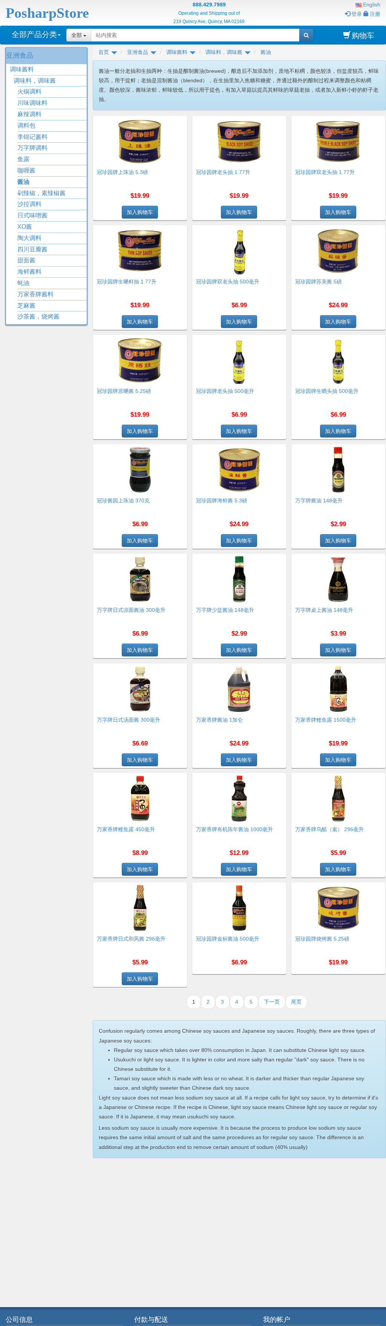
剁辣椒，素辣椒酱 (41, 193)
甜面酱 (26, 260)
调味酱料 (22, 69)
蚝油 (23, 283)
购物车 (363, 35)
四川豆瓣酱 (32, 249)
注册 (375, 14)
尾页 (296, 1002)
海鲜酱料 (29, 271)
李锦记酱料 (32, 137)
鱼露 (23, 159)
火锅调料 (29, 91)
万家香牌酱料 (35, 294)
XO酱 (24, 226)
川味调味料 (32, 103)
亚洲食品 (19, 55)
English (370, 5)
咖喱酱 (26, 170)
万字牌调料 (32, 148)
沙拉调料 (29, 204)
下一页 (272, 1002)
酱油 (23, 182)
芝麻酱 (26, 305)
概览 (178, 120)
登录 (356, 14)
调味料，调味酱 (35, 80)
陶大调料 (29, 238)
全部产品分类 (34, 34)
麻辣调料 (29, 114)
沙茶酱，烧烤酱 (38, 316)
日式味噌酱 (32, 215)
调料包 (26, 125)
